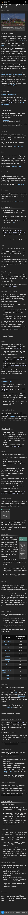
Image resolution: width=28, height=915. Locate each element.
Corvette (14, 30)
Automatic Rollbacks (6, 707)
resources (3, 45)
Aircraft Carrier (7, 641)
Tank (7, 667)
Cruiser (7, 647)
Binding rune (7, 771)
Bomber (8, 675)
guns (7, 74)
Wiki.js (2, 913)
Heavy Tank (8, 662)
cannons (3, 74)
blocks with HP (21, 696)
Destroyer (7, 650)
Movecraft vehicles (14, 74)
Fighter (7, 678)
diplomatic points (18, 146)
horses (21, 74)
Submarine (7, 659)
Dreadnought (7, 644)
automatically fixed (12, 85)
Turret (7, 665)
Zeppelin (7, 656)
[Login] (25, 2)
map (13, 222)
